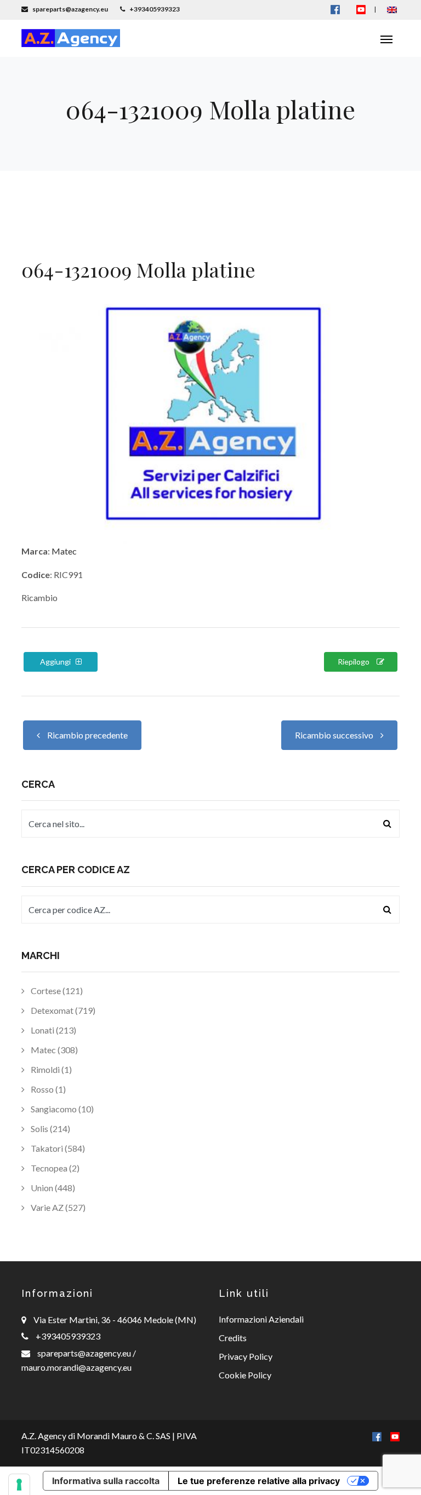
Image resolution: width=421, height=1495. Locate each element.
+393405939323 (68, 1336)
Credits (233, 1337)
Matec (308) (53, 1049)
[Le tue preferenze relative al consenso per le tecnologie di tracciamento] (19, 1484)
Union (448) (52, 1187)
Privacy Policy (245, 1356)
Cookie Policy (245, 1375)
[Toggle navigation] (386, 38)
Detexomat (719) (62, 1010)
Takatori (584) (57, 1148)
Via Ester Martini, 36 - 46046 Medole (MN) (114, 1319)
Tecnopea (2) (54, 1168)
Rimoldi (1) (50, 1069)
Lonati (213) (52, 1030)
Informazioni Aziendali (261, 1319)
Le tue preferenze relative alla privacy (259, 1480)
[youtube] (361, 9)
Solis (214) (49, 1128)
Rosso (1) (47, 1089)
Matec (64, 551)
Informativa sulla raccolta (106, 1480)
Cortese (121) (56, 990)
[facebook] (377, 1435)
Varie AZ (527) (57, 1207)
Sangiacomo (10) (61, 1109)
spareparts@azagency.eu (85, 1353)
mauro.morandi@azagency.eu (76, 1367)
